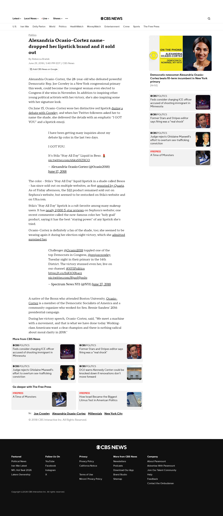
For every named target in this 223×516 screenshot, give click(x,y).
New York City (113, 413)
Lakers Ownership (20, 474)
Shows (57, 18)
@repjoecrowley (99, 255)
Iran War (24, 26)
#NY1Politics (75, 269)
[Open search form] (209, 18)
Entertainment (112, 26)
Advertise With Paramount (161, 466)
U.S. (15, 26)
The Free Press (151, 26)
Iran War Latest (19, 466)
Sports (136, 26)
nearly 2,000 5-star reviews (65, 210)
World (52, 26)
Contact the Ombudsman (160, 483)
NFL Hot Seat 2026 (21, 470)
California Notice (88, 466)
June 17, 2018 (57, 171)
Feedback (152, 479)
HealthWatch (76, 26)
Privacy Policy (86, 461)
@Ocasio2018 (73, 250)
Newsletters (119, 461)
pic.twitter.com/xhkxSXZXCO (69, 160)
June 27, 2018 (101, 284)
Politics (62, 26)
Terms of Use (86, 474)
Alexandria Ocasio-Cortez (69, 413)
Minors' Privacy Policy (90, 479)
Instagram (50, 470)
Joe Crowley (42, 413)
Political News (18, 461)
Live (45, 18)
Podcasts (118, 466)
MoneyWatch (94, 26)
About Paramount (156, 461)
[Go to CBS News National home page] (111, 18)
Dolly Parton (39, 26)
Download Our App (123, 470)
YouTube (49, 461)
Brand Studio (120, 474)
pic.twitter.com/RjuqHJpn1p (67, 278)
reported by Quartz (110, 186)
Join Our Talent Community (161, 470)
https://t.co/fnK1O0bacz (65, 273)
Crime (126, 26)
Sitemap (117, 479)
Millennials (95, 413)
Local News (30, 18)
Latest (16, 18)
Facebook (50, 466)
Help (149, 474)
